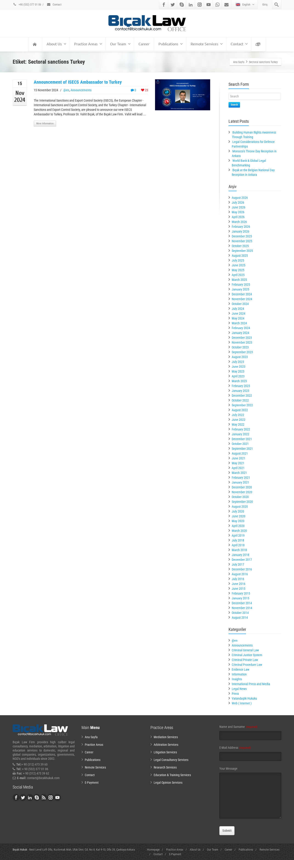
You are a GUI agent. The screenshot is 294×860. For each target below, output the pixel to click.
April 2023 (238, 376)
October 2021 (240, 444)
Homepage (153, 849)
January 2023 (240, 391)
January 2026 (240, 231)
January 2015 (240, 598)
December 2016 (242, 569)
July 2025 (238, 260)
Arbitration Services (166, 744)
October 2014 (240, 613)
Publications (168, 43)
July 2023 (238, 362)
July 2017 (238, 564)
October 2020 (240, 497)
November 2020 (242, 492)
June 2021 (238, 458)
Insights (237, 679)
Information (239, 674)
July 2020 (238, 511)
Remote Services (204, 43)
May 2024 (238, 318)
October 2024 (240, 304)
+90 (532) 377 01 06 (29, 4)
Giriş (264, 4)
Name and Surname (238, 727)
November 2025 (242, 241)
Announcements (81, 90)
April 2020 (238, 526)
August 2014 (240, 617)
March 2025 (239, 280)
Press (235, 693)
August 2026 (240, 197)
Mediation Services (166, 737)
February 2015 (241, 593)
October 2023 (240, 347)
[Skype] (181, 4)
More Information (45, 123)
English (246, 4)
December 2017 (242, 559)
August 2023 (240, 357)
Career (144, 43)
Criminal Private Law (245, 660)
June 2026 (238, 207)
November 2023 (242, 342)
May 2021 (238, 463)
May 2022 (238, 424)
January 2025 (240, 289)
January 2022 (240, 434)
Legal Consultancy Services (171, 760)
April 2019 (238, 535)
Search (234, 104)
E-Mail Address (235, 747)
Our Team (118, 43)
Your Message (228, 768)
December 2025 (242, 236)
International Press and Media (251, 684)
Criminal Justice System (247, 655)
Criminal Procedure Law (247, 664)
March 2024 (239, 323)
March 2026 (239, 222)
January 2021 (240, 482)
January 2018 (240, 555)
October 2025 (240, 246)
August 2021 (240, 453)
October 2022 (240, 400)
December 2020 (242, 487)
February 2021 (241, 477)
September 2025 (242, 251)
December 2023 (242, 337)
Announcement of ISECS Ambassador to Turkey (78, 82)
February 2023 (241, 386)
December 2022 (242, 395)
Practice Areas (86, 43)
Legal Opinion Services (168, 782)
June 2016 (238, 584)
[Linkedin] (190, 4)
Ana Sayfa (91, 737)
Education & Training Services (172, 775)
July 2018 (238, 540)
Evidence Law (240, 669)
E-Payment (92, 782)
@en (66, 90)
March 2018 (239, 550)
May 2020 (238, 521)
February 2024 (241, 328)
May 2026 (238, 212)
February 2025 (241, 284)
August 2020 (240, 506)
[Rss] (43, 797)
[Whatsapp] (217, 4)
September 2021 (242, 448)
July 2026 (238, 202)
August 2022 (240, 410)
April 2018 (238, 545)
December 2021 (242, 439)
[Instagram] (199, 4)
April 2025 (238, 275)
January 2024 (240, 333)
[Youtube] (208, 4)
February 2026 (241, 226)
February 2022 (241, 429)
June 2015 (238, 588)
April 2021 (238, 468)
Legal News (239, 689)
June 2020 (238, 516)
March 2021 (239, 473)
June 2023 (238, 366)
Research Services (165, 767)
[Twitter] (172, 4)
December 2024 (242, 294)
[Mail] (226, 4)
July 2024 (238, 308)
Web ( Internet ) (242, 703)
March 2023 (239, 381)
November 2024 (242, 299)
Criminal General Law (245, 650)
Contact (57, 4)
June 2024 (238, 313)
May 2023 (238, 371)
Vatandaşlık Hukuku (244, 698)
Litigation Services (165, 752)
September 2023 (242, 352)
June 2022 (238, 419)
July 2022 (238, 415)
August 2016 (240, 574)
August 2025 (240, 255)
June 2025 (238, 265)
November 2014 (242, 608)
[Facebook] (163, 4)
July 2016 (238, 579)
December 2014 (242, 603)
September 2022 (242, 405)
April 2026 (238, 217)
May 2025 (238, 270)
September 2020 (242, 502)
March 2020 (239, 531)
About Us (54, 43)
